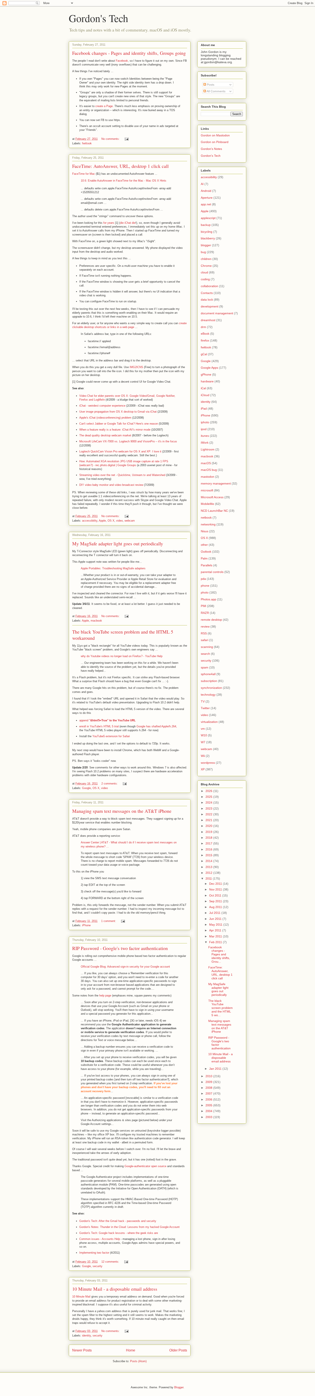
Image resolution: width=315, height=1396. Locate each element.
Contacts (207, 293)
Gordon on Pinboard (214, 142)
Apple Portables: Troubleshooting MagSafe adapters (113, 568)
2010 (209, 1076)
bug (203, 252)
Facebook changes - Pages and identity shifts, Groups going (129, 53)
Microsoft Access (212, 497)
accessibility (89, 520)
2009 (209, 1082)
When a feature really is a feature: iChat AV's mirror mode (114, 429)
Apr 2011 (215, 930)
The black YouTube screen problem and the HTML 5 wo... (220, 1008)
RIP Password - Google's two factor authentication (120, 948)
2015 (209, 855)
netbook (206, 517)
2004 (209, 1111)
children (206, 259)
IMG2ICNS (136, 367)
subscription (209, 681)
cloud (204, 272)
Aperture (207, 197)
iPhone (86, 925)
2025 (209, 796)
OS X (111, 520)
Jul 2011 (215, 912)
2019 (209, 832)
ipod (204, 429)
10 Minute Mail (81, 1296)
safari (204, 640)
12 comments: (110, 1261)
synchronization (211, 687)
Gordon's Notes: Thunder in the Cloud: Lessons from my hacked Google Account (129, 1227)
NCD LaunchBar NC (214, 510)
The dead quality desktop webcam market (105, 435)
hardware (207, 381)
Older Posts (178, 1350)
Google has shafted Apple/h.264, (156, 726)
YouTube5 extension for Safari (111, 736)
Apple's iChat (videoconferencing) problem (105, 417)
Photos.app (208, 599)
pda (203, 578)
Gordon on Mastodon (215, 135)
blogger (206, 245)
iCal (203, 388)
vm (203, 728)
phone (205, 585)
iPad (204, 408)
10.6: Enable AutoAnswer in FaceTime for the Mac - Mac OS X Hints (123, 180)
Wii (203, 756)
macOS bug (209, 469)
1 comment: (109, 921)
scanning (207, 647)
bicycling (206, 231)
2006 (209, 1099)
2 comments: (109, 783)
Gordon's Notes (211, 149)
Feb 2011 (216, 942)
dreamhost (208, 320)
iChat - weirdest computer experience (102, 405)
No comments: (110, 138)
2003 (209, 1117)
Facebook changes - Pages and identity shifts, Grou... (219, 954)
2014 (209, 861)
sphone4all (208, 674)
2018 (209, 837)
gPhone (206, 374)
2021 (209, 820)
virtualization (209, 721)
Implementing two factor (94, 1252)
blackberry (208, 238)
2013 (209, 867)
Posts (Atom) (138, 1361)
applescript (208, 218)
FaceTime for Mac (83, 173)
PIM (203, 606)
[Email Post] (126, 138)
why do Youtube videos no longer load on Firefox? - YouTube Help (121, 656)
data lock (207, 299)
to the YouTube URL (122, 720)
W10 (204, 735)
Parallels (206, 565)
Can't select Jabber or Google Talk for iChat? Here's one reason (118, 423)
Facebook (122, 60)
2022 (209, 814)
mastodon (207, 476)
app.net (206, 204)
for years (108, 222)
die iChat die (127, 222)
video (119, 520)
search (205, 653)
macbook (96, 620)
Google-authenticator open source (145, 1166)
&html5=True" (99, 720)
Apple (102, 520)
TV (203, 701)
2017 (209, 843)
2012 (209, 872)
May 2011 (216, 924)
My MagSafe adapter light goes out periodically (117, 543)
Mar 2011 (216, 936)
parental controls (212, 572)
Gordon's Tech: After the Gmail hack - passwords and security (117, 1221)
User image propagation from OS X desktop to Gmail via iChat (118, 411)
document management (217, 313)
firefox (205, 340)
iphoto (205, 422)
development (209, 306)
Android (206, 190)
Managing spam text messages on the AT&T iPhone (121, 811)
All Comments (215, 91)
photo (204, 592)
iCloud (205, 395)
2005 (209, 1105)
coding (205, 279)
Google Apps (209, 367)
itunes (205, 435)
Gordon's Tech (98, 18)
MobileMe (207, 504)
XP (203, 769)
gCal (204, 354)
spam (204, 667)
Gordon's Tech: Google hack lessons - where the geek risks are (118, 1233)
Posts (210, 84)
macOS (206, 463)
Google (86, 788)
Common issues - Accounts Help (99, 1239)
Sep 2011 (216, 901)
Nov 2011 (216, 889)
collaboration (209, 286)
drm (203, 327)
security (97, 1266)
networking (208, 524)
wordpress (208, 762)
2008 (209, 1087)
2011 (209, 878)
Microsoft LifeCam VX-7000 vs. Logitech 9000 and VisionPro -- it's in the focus (128, 441)
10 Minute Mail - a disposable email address (114, 1289)
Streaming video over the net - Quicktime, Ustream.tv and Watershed (122, 475)
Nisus (204, 531)
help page (105, 995)
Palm (204, 558)
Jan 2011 (215, 1068)
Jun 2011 (215, 918)
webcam (129, 520)
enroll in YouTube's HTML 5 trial (99, 726)
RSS (204, 633)
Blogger (178, 1387)
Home (130, 1350)
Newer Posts (82, 1350)
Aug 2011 (216, 907)
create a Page (104, 106)
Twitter (205, 708)
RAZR (205, 612)
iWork (204, 442)
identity (86, 1335)
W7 (203, 742)
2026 (209, 791)
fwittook (87, 143)
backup (206, 225)
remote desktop (211, 619)
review (205, 626)
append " (84, 720)
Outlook (206, 551)
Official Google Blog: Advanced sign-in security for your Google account (125, 966)
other (204, 544)
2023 (209, 808)
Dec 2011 (216, 883)
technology (208, 694)
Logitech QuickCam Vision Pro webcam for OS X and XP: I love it (120, 451)
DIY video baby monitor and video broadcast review (111, 484)
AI (202, 184)
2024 (209, 802)
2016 (209, 849)
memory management (216, 483)
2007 (209, 1093)
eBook (205, 333)
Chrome (206, 265)
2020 (209, 826)
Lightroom (207, 449)
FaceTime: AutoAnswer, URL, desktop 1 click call (120, 166)
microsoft (207, 490)
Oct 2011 (215, 895)
